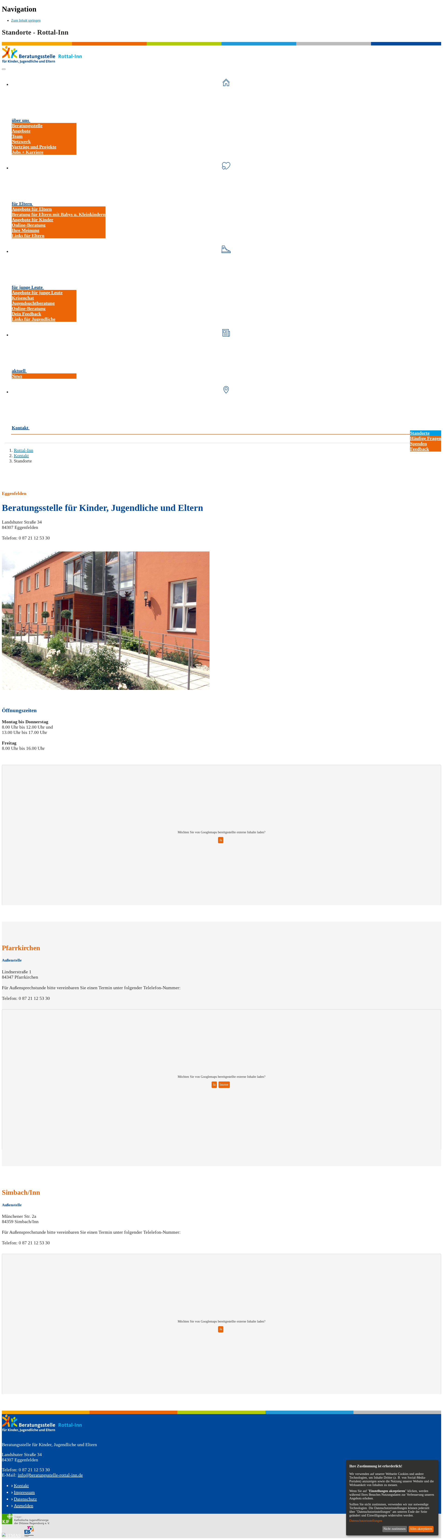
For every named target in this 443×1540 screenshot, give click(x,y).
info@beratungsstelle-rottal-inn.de (50, 1474)
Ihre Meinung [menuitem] (25, 230)
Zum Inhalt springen (26, 20)
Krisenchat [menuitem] (23, 297)
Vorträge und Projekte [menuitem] (34, 146)
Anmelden (23, 1505)
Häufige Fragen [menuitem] (425, 438)
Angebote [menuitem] (21, 130)
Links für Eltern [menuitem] (28, 235)
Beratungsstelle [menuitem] (27, 125)
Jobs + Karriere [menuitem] (27, 152)
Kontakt (21, 1485)
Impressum (24, 1492)
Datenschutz (25, 1498)
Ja (220, 840)
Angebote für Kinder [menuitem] (32, 219)
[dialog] (392, 1497)
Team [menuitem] (17, 136)
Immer (224, 1084)
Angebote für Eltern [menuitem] (32, 208)
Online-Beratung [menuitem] (28, 224)
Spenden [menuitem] (418, 443)
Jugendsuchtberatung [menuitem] (33, 303)
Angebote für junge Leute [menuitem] (37, 292)
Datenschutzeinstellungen (365, 1520)
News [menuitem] (17, 375)
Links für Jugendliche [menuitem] (33, 319)
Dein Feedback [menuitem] (26, 313)
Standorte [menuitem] (420, 432)
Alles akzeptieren (421, 1529)
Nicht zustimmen (394, 1529)
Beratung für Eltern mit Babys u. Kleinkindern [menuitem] (58, 214)
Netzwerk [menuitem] (21, 141)
